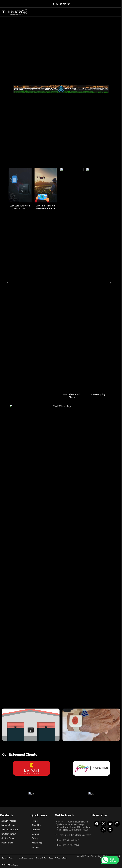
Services (36, 847)
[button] (7, 283)
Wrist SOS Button (9, 829)
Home (35, 821)
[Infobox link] (20, 189)
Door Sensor (7, 843)
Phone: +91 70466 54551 (67, 840)
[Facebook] (97, 824)
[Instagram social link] (60, 4)
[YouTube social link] (64, 4)
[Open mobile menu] (118, 12)
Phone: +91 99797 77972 (67, 845)
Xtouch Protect (8, 821)
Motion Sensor (8, 825)
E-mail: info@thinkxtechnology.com (74, 835)
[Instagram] (117, 824)
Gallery (35, 838)
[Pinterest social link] (69, 4)
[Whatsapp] (103, 830)
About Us (36, 825)
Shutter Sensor (8, 838)
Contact (35, 834)
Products (36, 829)
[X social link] (57, 4)
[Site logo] (15, 12)
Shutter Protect (8, 834)
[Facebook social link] (53, 4)
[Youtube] (110, 824)
